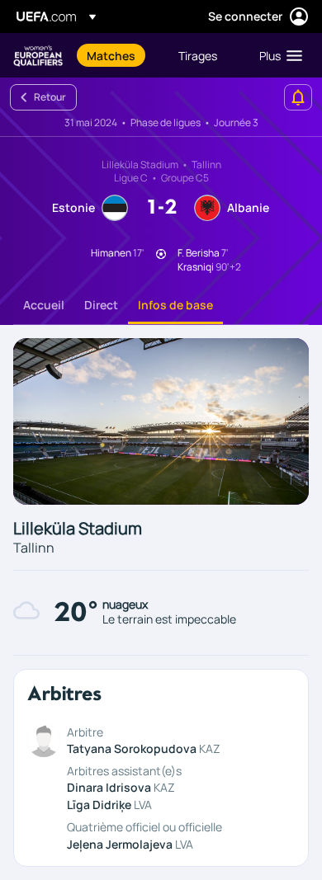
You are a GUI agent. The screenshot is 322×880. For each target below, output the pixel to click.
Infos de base (175, 305)
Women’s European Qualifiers (38, 56)
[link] (111, 55)
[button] (277, 55)
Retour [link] (50, 97)
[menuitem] (118, 55)
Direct (101, 305)
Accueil (43, 305)
